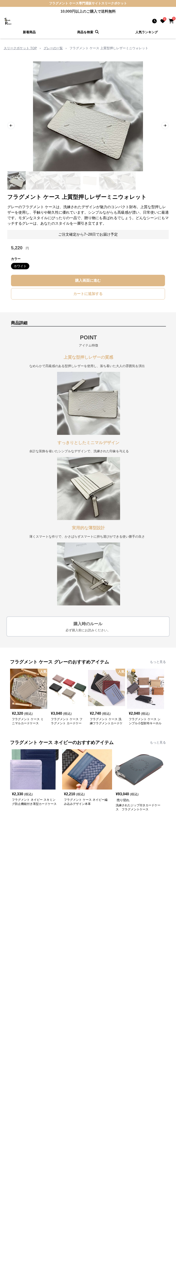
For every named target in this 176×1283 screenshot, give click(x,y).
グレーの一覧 (53, 48)
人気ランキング (146, 32)
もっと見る (158, 662)
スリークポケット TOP (20, 48)
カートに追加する (88, 294)
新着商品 (29, 32)
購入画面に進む (88, 280)
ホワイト (20, 266)
